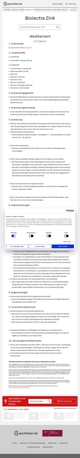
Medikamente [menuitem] (29, 10)
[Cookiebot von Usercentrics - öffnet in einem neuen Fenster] (67, 211)
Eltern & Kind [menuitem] (48, 10)
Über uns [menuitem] (64, 10)
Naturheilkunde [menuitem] (38, 10)
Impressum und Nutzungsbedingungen (32, 443)
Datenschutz (52, 443)
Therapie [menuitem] (21, 10)
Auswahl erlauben (40, 246)
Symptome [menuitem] (14, 10)
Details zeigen (67, 241)
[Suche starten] (57, 27)
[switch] (31, 236)
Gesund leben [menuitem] (57, 10)
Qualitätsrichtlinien (33, 447)
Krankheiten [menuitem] (7, 10)
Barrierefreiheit (48, 447)
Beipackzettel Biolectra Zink (20, 48)
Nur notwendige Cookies (17, 246)
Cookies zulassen (63, 246)
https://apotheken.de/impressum (19, 387)
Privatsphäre (63, 443)
